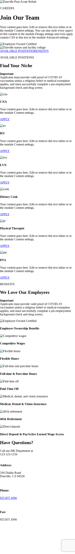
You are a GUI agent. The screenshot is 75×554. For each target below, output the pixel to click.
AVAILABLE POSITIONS (17, 51)
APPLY (5, 119)
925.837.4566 (8, 498)
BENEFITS (41, 51)
